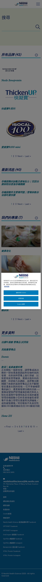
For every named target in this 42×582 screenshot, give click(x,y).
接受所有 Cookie (21, 292)
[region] (21, 291)
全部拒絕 (21, 298)
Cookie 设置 (21, 304)
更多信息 (6, 286)
